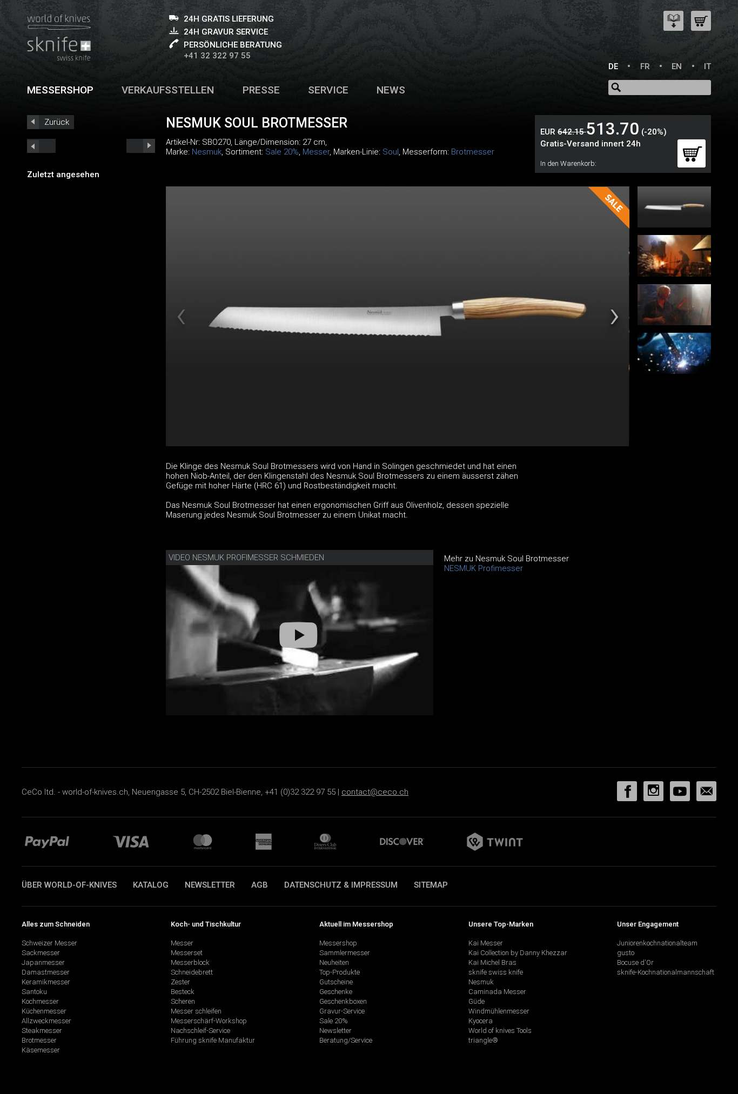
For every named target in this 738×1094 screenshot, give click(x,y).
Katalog (151, 885)
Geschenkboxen (343, 1001)
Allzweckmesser (46, 1021)
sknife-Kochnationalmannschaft (665, 972)
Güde (476, 1001)
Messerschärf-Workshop (209, 1021)
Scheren (183, 1001)
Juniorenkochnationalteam (657, 943)
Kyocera (480, 1021)
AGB (259, 885)
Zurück (56, 122)
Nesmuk (207, 152)
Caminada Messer (497, 992)
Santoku (34, 992)
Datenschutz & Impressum (341, 885)
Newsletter (210, 885)
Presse (261, 90)
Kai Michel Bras (492, 962)
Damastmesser (46, 972)
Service (328, 90)
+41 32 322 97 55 (217, 56)
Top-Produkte (339, 972)
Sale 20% (282, 152)
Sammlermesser (344, 953)
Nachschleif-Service (200, 1030)
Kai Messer (485, 943)
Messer (316, 152)
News (391, 90)
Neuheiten (334, 962)
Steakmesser (42, 1030)
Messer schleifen (196, 1011)
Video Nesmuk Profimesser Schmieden (246, 557)
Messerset (187, 953)
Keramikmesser (46, 982)
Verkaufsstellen (168, 90)
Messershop (60, 90)
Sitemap (431, 885)
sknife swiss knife (495, 972)
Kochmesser (40, 1001)
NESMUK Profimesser (483, 568)
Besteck (182, 992)
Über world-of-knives (69, 885)
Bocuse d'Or (635, 962)
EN (677, 66)
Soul (391, 152)
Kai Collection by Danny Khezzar (517, 953)
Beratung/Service (345, 1040)
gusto (625, 953)
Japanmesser (43, 962)
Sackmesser (41, 953)
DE (613, 66)
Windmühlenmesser (498, 1011)
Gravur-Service (342, 1011)
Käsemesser (41, 1050)
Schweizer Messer (49, 943)
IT (707, 66)
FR (645, 66)
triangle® (483, 1040)
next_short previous (41, 146)
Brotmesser (472, 152)
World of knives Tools (500, 1030)
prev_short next (140, 146)
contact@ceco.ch (374, 792)
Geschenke (335, 992)
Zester (180, 982)
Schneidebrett (192, 972)
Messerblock (190, 962)
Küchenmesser (44, 1011)
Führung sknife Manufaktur (213, 1040)
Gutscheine (336, 982)
